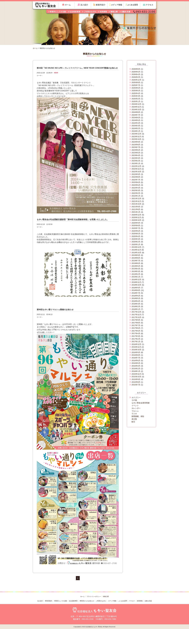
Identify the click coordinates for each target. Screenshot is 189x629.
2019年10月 (136, 252)
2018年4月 (136, 301)
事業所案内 (48, 601)
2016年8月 (136, 355)
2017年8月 (136, 323)
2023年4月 (136, 155)
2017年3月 (136, 336)
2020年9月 (136, 223)
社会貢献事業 (73, 601)
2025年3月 (136, 96)
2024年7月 (136, 115)
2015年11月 (136, 374)
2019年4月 (136, 269)
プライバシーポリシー (94, 596)
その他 (134, 400)
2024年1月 (136, 131)
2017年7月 (136, 325)
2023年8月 (136, 145)
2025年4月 (136, 93)
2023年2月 (136, 161)
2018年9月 (136, 288)
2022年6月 (136, 182)
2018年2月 (136, 306)
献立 (133, 422)
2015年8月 (136, 382)
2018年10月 (136, 285)
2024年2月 (136, 128)
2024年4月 (136, 123)
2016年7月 (136, 358)
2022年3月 (136, 190)
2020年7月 (136, 228)
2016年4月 (136, 366)
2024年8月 (136, 112)
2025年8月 (136, 82)
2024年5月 (136, 120)
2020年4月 (136, 236)
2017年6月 (136, 328)
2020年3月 (136, 239)
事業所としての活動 (60, 601)
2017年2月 (136, 339)
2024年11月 (136, 107)
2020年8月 (136, 225)
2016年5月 (136, 363)
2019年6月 (136, 263)
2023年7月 (136, 147)
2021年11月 (136, 201)
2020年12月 (136, 215)
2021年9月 (136, 207)
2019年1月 (136, 277)
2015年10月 (136, 377)
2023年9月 (136, 142)
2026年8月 (136, 69)
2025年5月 (136, 91)
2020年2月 (136, 242)
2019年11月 (136, 250)
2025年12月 (136, 80)
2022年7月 (136, 180)
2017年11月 (136, 315)
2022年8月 (136, 177)
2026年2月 (136, 77)
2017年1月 (136, 342)
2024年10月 (136, 109)
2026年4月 (136, 74)
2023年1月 (136, 163)
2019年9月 (136, 255)
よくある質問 (123, 601)
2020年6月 (136, 231)
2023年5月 (136, 153)
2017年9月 (136, 320)
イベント (135, 406)
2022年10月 (136, 172)
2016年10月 (136, 350)
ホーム (35, 48)
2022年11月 (136, 169)
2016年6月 (136, 360)
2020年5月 (136, 234)
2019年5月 (136, 266)
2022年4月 (136, 188)
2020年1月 (136, 244)
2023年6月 (136, 150)
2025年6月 (136, 88)
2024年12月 (136, 104)
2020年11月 (136, 217)
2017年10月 (136, 317)
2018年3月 (136, 304)
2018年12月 (136, 279)
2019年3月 (136, 271)
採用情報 (140, 601)
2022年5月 (136, 185)
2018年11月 (136, 282)
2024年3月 (136, 126)
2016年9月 (136, 352)
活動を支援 (148, 601)
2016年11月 (136, 347)
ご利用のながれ (101, 601)
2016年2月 (136, 369)
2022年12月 (136, 166)
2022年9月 (136, 174)
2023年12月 (136, 134)
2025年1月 (136, 101)
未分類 (134, 419)
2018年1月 (136, 309)
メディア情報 (112, 601)
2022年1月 (136, 196)
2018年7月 (136, 293)
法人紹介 (40, 601)
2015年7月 (136, 385)
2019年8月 (136, 258)
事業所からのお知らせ (87, 601)
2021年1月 (136, 212)
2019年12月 (136, 247)
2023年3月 (136, 158)
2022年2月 (136, 193)
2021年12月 (136, 199)
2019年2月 (136, 274)
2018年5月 (136, 298)
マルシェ (135, 411)
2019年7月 (136, 261)
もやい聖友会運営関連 (141, 403)
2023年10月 (136, 139)
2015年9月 (136, 379)
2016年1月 (136, 371)
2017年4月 (136, 333)
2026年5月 (136, 72)
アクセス (132, 601)
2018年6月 (136, 296)
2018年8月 (136, 290)
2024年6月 (136, 118)
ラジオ (134, 414)
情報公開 (106, 596)
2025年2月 (136, 99)
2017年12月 (136, 312)
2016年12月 (136, 344)
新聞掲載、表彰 (138, 416)
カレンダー (136, 408)
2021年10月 (136, 204)
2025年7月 (136, 85)
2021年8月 (136, 209)
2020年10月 (136, 220)
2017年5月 (136, 331)
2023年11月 (136, 136)
